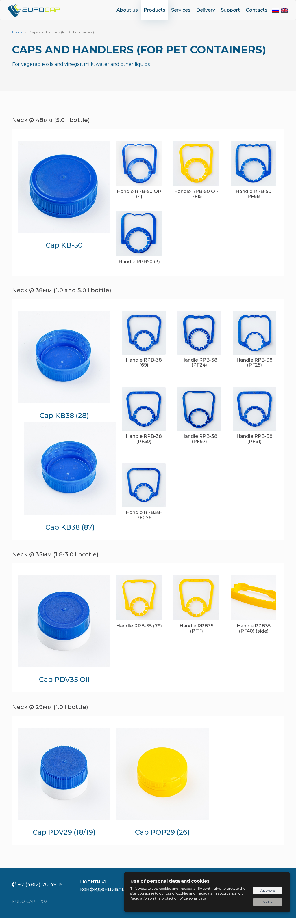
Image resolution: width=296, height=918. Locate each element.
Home (17, 32)
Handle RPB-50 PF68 (253, 194)
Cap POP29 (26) (162, 832)
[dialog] (207, 892)
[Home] (36, 10)
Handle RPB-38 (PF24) (199, 362)
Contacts (256, 10)
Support (230, 10)
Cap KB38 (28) (64, 415)
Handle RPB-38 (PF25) (254, 362)
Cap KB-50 (64, 245)
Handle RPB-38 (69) (144, 362)
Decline (268, 902)
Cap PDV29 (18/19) (64, 832)
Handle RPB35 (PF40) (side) (254, 628)
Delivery (205, 10)
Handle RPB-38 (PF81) (254, 438)
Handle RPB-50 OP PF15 (196, 194)
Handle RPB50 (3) (139, 261)
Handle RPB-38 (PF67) (199, 438)
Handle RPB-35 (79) (139, 626)
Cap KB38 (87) (70, 527)
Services (180, 10)
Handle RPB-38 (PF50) (144, 438)
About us (127, 10)
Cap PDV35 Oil (64, 679)
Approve (267, 890)
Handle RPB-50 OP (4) (139, 194)
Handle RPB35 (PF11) (196, 628)
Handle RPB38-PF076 (144, 515)
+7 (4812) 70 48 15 (40, 884)
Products (154, 10)
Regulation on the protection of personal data (168, 898)
